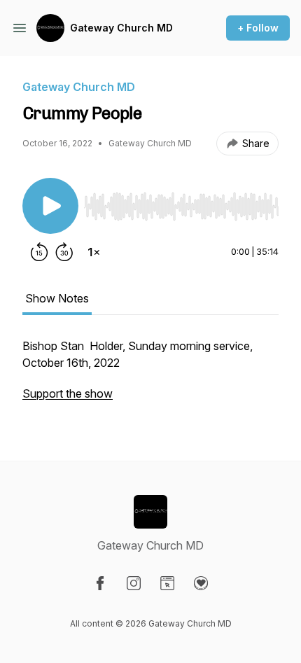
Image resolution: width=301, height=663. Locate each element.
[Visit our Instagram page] (134, 583)
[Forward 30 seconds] (64, 252)
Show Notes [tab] (57, 298)
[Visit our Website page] (167, 583)
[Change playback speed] (94, 252)
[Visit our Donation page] (201, 583)
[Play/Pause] (50, 206)
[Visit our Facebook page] (100, 583)
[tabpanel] (150, 376)
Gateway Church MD (121, 28)
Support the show (67, 393)
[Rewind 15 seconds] (39, 252)
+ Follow (258, 28)
